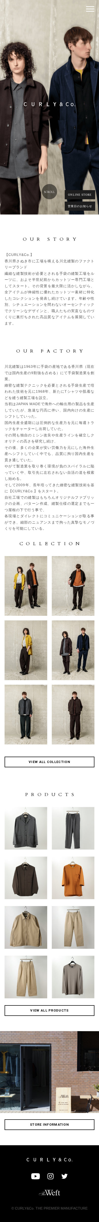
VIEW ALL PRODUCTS (49, 1010)
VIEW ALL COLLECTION (49, 762)
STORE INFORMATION (49, 1124)
